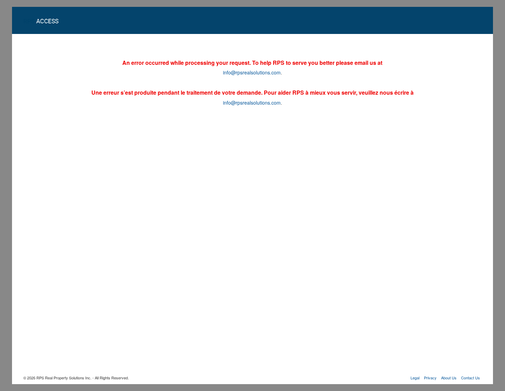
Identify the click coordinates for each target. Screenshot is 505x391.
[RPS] (47, 20)
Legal (415, 377)
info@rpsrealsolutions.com (252, 72)
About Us (449, 377)
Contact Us (470, 377)
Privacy (430, 377)
